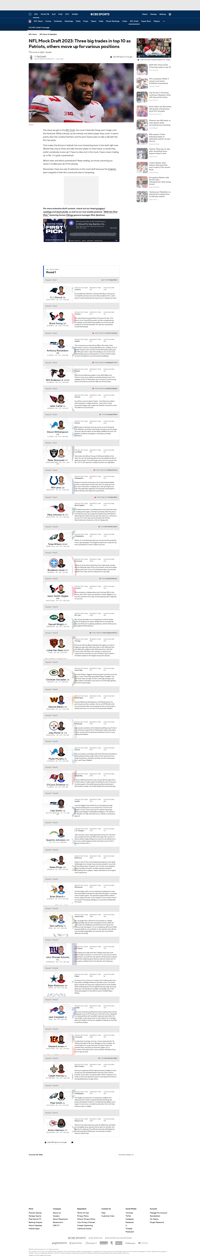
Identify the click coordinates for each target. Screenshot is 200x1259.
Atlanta (77, 371)
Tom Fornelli (41, 56)
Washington (79, 698)
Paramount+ (58, 1222)
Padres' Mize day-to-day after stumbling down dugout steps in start (159, 151)
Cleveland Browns (111, 578)
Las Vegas (78, 452)
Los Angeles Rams (111, 414)
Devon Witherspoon (57, 432)
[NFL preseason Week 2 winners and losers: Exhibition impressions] (142, 83)
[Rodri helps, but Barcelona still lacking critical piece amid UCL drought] (142, 111)
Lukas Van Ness (55, 650)
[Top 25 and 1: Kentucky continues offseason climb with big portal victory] (142, 97)
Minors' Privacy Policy (86, 1219)
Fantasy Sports (35, 1216)
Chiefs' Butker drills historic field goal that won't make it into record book (159, 166)
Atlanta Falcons (112, 470)
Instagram (130, 1219)
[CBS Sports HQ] (95, 1238)
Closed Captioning (85, 1223)
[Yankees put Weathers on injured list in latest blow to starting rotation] (142, 196)
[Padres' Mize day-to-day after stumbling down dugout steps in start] (142, 153)
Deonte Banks (56, 706)
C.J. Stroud (56, 297)
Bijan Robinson (56, 985)
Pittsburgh (78, 724)
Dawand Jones (56, 1046)
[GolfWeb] (143, 1243)
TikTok (128, 1216)
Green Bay (78, 670)
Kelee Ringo (56, 867)
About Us (57, 1213)
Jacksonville (79, 917)
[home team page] (54, 290)
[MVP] (118, 1242)
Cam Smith (56, 810)
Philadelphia (79, 536)
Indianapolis (79, 478)
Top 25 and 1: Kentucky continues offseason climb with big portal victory (160, 95)
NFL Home (33, 34)
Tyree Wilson (55, 544)
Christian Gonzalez (56, 679)
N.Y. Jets (78, 615)
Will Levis (56, 487)
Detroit (77, 423)
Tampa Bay (78, 776)
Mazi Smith (56, 1103)
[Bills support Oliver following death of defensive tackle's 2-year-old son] (142, 139)
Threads (129, 1228)
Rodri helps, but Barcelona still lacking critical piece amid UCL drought (160, 108)
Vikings (69, 215)
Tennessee (78, 561)
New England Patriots (110, 633)
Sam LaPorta (56, 925)
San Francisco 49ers (111, 1058)
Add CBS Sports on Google (122, 57)
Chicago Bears (112, 280)
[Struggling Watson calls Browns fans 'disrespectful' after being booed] (142, 182)
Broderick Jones (56, 570)
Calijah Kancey (56, 1075)
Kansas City (79, 1121)
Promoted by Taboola (125, 1155)
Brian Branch (57, 896)
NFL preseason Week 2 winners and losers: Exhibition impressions (159, 81)
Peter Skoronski (56, 460)
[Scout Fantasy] (130, 1243)
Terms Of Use (83, 1213)
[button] (164, 21)
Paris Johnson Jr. (56, 514)
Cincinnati (78, 1037)
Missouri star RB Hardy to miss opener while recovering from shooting (160, 122)
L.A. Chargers (79, 831)
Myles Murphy (56, 758)
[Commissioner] (106, 1242)
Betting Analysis (35, 1222)
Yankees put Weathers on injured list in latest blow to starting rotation (160, 194)
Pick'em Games (35, 1213)
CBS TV (56, 1225)
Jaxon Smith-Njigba (57, 596)
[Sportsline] (76, 1243)
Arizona (77, 397)
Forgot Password (157, 1222)
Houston (78, 314)
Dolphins (112, 169)
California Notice (84, 1226)
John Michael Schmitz (57, 957)
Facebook (130, 1222)
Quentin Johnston (56, 840)
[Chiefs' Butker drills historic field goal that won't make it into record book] (142, 167)
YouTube (129, 1213)
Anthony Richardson (58, 350)
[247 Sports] (59, 1243)
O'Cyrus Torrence (56, 784)
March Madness (35, 1225)
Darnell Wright (56, 624)
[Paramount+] (91, 1242)
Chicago (78, 641)
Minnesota (78, 887)
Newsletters (155, 1216)
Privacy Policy (83, 1216)
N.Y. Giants (78, 948)
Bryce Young (56, 323)
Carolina (78, 290)
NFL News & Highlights (48, 34)
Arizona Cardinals (111, 333)
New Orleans (79, 1066)
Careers (56, 1216)
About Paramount (60, 1219)
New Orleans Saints (111, 527)
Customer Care (107, 1216)
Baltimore (78, 858)
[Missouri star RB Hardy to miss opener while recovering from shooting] (142, 125)
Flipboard (130, 1232)
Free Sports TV (35, 1219)
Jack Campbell (56, 1017)
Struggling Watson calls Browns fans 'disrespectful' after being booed (160, 180)
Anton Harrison (56, 1130)
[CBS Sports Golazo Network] (118, 1238)
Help (103, 1213)
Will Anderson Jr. (55, 380)
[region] (154, 48)
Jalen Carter (56, 406)
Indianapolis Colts (111, 362)
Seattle (77, 341)
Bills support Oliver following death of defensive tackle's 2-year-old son (160, 137)
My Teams (154, 1219)
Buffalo (77, 1008)
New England (79, 505)
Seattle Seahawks (111, 388)
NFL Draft (70, 130)
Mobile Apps (34, 1228)
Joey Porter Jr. (56, 732)
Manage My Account (158, 1213)
